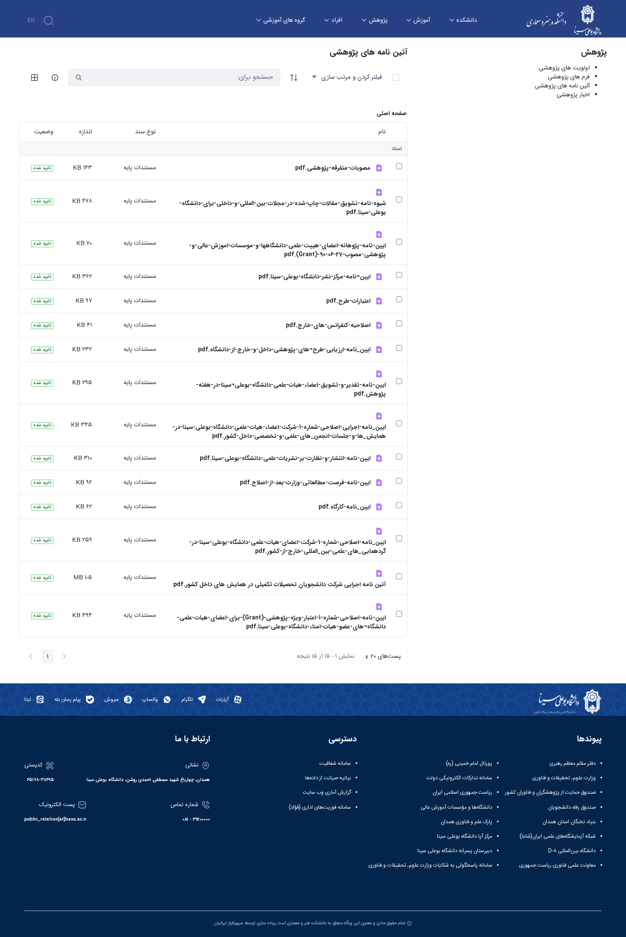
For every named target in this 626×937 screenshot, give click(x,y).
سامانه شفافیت (335, 763)
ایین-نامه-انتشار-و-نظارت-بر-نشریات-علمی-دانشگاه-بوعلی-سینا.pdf (285, 458)
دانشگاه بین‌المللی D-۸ (572, 851)
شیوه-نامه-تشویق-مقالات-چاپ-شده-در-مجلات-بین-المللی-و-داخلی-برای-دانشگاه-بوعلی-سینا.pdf (282, 208)
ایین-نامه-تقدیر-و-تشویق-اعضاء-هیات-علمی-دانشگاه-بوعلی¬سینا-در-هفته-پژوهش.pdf (291, 390)
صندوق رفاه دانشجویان (572, 807)
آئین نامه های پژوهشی (562, 86)
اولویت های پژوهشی (564, 68)
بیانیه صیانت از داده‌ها (328, 778)
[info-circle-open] (55, 77)
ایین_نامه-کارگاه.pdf (344, 507)
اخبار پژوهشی (573, 95)
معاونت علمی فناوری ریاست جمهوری (557, 865)
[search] (78, 78)
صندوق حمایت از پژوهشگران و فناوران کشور (550, 792)
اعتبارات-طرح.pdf (348, 301)
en (30, 20)
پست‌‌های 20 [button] (380, 657)
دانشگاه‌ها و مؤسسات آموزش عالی (456, 807)
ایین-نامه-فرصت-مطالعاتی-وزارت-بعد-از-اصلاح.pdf (305, 482)
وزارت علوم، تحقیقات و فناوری (564, 778)
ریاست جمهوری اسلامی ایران (462, 792)
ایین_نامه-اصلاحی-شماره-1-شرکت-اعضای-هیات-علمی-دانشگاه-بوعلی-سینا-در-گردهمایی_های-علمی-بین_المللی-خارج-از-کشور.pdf (287, 547)
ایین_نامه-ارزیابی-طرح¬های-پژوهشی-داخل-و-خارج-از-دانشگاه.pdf (284, 349)
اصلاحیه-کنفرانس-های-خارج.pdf (328, 325)
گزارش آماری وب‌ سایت (327, 792)
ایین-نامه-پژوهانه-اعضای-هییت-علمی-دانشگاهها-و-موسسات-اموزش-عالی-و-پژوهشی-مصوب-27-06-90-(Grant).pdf (287, 250)
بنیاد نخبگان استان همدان (569, 822)
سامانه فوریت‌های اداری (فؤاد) (320, 807)
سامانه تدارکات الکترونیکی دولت (459, 778)
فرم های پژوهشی (569, 77)
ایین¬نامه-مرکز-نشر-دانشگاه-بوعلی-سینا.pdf (314, 276)
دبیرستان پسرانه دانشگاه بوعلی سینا (454, 851)
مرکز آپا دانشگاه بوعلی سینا (464, 836)
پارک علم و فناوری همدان (466, 822)
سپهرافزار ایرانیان (228, 923)
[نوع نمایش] (34, 77)
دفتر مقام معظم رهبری (572, 763)
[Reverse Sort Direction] (294, 77)
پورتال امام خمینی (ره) (469, 763)
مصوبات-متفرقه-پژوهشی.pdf (332, 168)
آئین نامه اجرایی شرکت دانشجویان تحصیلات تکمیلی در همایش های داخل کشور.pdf (279, 584)
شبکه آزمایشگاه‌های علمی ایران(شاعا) (558, 836)
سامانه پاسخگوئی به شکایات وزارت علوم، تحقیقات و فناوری (430, 865)
